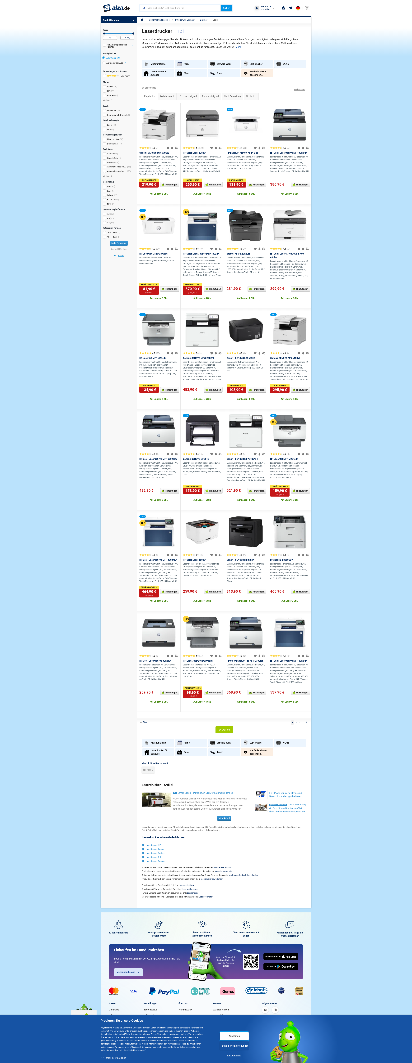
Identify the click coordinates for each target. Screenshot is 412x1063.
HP (108, 91)
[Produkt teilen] (181, 31)
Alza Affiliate (219, 1015)
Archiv (149, 770)
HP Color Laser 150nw (194, 560)
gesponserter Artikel (278, 805)
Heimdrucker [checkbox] (113, 139)
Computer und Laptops (159, 20)
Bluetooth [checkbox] (111, 199)
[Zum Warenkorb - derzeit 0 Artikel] (307, 8)
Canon (110, 86)
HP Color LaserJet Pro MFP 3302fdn (245, 660)
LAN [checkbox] (109, 191)
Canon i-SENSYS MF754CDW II (242, 459)
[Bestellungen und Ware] (284, 8)
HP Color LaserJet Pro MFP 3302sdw (158, 459)
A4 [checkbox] (108, 214)
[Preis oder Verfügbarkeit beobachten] (172, 148)
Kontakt (182, 1015)
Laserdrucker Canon (154, 849)
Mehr (238, 46)
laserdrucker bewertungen (212, 879)
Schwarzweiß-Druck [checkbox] (116, 115)
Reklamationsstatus (154, 1015)
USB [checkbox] (109, 186)
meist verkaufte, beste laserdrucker (243, 875)
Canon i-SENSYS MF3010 (196, 459)
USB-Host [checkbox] (111, 162)
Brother (110, 95)
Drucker (203, 20)
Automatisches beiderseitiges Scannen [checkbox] (117, 167)
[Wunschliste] (291, 8)
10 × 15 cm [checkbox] (112, 232)
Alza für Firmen (221, 1009)
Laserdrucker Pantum (155, 861)
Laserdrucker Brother (155, 853)
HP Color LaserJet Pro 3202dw (155, 660)
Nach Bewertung (232, 96)
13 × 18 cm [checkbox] (112, 237)
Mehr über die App (126, 972)
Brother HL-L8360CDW (281, 560)
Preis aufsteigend (188, 96)
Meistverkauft (167, 96)
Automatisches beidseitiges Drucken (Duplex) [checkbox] (117, 171)
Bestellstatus (150, 1009)
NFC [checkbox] (109, 204)
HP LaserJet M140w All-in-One (242, 153)
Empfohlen (149, 96)
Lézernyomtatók (206, 897)
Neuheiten (251, 96)
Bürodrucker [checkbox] (112, 144)
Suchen (226, 8)
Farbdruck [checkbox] (111, 110)
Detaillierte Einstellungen (235, 1046)
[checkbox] (118, 46)
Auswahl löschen (118, 249)
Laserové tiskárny (186, 885)
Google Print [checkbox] (112, 158)
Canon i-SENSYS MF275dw (240, 560)
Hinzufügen (171, 184)
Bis (133, 33)
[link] (119, 255)
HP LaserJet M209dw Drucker (198, 660)
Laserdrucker (192, 893)
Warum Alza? (185, 1009)
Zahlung (113, 1015)
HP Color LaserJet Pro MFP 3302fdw (288, 153)
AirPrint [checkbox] (110, 153)
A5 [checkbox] (108, 218)
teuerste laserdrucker (224, 871)
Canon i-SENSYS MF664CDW (285, 358)
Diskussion (299, 89)
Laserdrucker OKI (153, 857)
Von (104, 33)
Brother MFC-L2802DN (238, 253)
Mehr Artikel (224, 818)
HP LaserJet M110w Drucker (153, 253)
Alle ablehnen (234, 1055)
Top (145, 722)
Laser (215, 20)
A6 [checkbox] (108, 222)
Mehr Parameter (118, 243)
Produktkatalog (111, 20)
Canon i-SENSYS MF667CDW (154, 153)
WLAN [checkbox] (110, 195)
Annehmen (234, 1036)
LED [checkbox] (109, 129)
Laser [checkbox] (109, 125)
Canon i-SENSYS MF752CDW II (198, 358)
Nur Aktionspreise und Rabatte (117, 46)
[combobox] (180, 8)
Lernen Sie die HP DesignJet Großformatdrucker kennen (205, 793)
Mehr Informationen (116, 1058)
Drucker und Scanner (184, 20)
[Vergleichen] (176, 148)
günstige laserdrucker (221, 867)
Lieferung (114, 1009)
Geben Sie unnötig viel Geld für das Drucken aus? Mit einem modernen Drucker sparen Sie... (288, 808)
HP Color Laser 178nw (194, 153)
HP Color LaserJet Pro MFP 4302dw (201, 253)
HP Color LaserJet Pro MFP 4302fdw (158, 560)
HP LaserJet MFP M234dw (152, 358)
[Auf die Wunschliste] (168, 148)
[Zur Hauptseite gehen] (116, 8)
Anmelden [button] (265, 9)
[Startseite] (142, 20)
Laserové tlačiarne (190, 889)
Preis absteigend (210, 96)
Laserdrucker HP (153, 845)
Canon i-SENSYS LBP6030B (241, 358)
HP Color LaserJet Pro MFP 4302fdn (288, 660)
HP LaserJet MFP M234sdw (284, 459)
